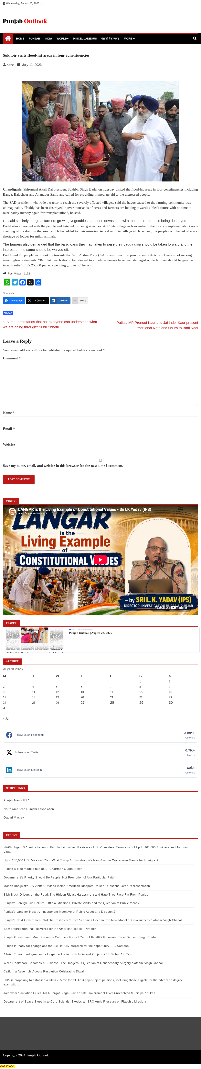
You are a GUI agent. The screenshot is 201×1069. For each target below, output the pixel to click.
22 (141, 697)
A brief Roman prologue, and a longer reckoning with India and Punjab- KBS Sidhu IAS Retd (68, 954)
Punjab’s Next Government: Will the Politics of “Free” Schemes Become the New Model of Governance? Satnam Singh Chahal (93, 920)
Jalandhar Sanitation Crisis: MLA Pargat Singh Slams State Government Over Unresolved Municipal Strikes (79, 993)
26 (57, 702)
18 (33, 697)
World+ (63, 38)
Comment (12, 358)
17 (4, 697)
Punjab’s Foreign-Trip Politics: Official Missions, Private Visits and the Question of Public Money (71, 903)
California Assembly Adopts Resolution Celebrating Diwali (44, 971)
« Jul (6, 718)
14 (111, 692)
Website (9, 445)
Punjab (34, 38)
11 (33, 692)
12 (57, 692)
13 (82, 692)
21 (111, 697)
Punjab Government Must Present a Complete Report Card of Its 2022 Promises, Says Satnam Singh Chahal (80, 937)
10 (4, 692)
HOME (20, 38)
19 (57, 697)
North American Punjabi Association (29, 809)
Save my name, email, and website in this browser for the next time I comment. (63, 466)
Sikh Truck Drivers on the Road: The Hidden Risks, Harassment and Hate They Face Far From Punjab (76, 894)
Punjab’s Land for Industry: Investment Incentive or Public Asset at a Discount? (59, 911)
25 (33, 702)
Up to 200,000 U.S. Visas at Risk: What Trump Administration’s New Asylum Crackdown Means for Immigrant (81, 860)
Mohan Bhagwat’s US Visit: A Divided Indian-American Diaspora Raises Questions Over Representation (77, 886)
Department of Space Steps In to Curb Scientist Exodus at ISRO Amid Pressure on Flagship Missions (75, 1001)
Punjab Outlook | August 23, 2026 (90, 632)
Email (9, 429)
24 (4, 702)
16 (170, 692)
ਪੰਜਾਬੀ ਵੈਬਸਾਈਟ (110, 38)
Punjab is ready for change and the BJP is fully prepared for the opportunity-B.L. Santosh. (67, 945)
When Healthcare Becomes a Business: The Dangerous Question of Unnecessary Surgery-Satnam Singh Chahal (83, 963)
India (48, 38)
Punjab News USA (17, 800)
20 (82, 697)
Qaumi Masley (14, 817)
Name (9, 413)
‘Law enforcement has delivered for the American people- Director (50, 928)
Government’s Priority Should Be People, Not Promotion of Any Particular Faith (59, 877)
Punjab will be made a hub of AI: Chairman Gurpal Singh (43, 868)
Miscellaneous (85, 38)
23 (170, 697)
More (128, 38)
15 (141, 692)
